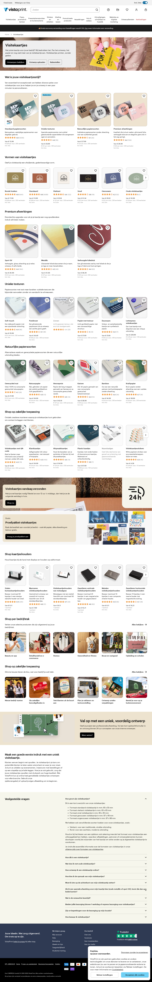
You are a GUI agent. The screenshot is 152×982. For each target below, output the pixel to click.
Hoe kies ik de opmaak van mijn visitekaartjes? (85, 876)
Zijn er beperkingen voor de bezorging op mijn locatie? (88, 910)
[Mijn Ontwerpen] (117, 9)
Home (7, 34)
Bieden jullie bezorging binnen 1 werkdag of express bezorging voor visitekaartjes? (100, 904)
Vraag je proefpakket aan (17, 536)
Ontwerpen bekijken (15, 62)
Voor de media (89, 944)
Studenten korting (59, 951)
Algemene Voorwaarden (46, 964)
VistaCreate (8, 3)
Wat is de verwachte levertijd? (77, 898)
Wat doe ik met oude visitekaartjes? (80, 864)
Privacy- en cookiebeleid (29, 964)
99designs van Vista (22, 3)
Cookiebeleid (117, 969)
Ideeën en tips (57, 944)
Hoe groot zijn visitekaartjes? (77, 799)
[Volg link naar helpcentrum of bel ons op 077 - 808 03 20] (108, 9)
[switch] (141, 2)
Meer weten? (87, 735)
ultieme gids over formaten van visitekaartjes (84, 849)
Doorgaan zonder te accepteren (134, 952)
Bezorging (56, 941)
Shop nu (10, 503)
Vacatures (88, 938)
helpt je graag (19, 941)
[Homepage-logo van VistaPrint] (15, 10)
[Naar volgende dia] (145, 177)
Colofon (57, 964)
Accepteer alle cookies (134, 975)
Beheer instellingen (105, 975)
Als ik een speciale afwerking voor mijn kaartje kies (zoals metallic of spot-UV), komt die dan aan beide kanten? (106, 890)
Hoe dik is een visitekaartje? (77, 857)
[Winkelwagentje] (145, 9)
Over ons (87, 935)
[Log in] (136, 9)
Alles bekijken (138, 624)
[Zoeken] (97, 10)
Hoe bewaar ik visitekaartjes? (77, 917)
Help (54, 938)
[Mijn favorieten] (127, 9)
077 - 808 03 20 (10, 964)
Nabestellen (55, 62)
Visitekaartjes (18, 34)
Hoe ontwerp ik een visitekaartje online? (82, 870)
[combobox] (63, 9)
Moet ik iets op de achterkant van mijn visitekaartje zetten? (90, 883)
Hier (86, 28)
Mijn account (57, 935)
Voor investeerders (91, 941)
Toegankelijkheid (58, 947)
